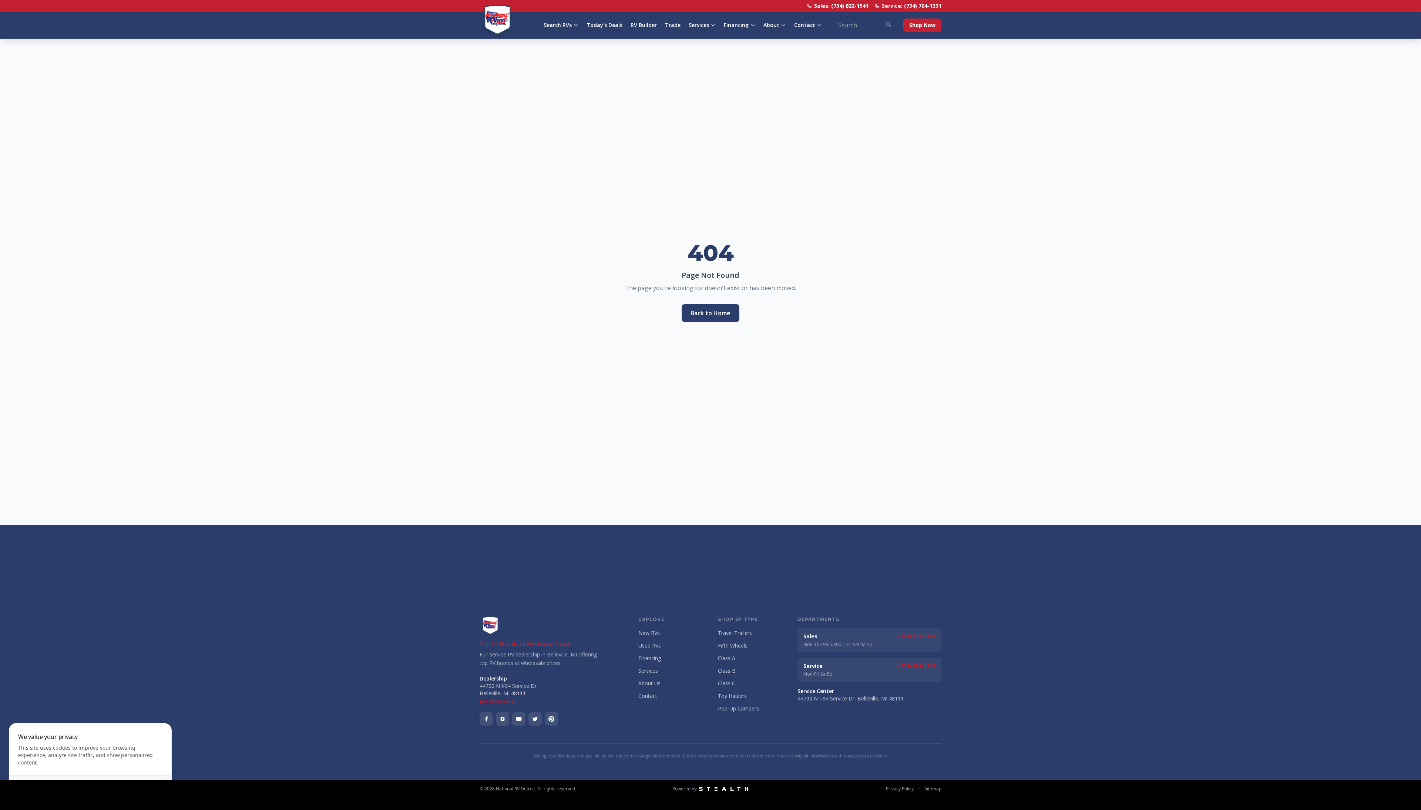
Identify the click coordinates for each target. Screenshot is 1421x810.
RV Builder (644, 24)
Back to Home (710, 313)
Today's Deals (604, 24)
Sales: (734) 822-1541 (841, 5)
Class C (726, 683)
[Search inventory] (888, 24)
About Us (649, 683)
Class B (727, 670)
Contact (804, 24)
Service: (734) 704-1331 (911, 5)
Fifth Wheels (733, 645)
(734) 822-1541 (916, 636)
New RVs (649, 632)
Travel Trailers (735, 632)
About (771, 24)
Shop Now (922, 24)
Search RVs (558, 24)
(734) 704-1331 (916, 665)
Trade (673, 24)
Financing (736, 24)
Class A (726, 658)
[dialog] (90, 762)
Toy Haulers (732, 695)
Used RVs (649, 645)
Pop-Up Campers (738, 708)
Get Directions (495, 702)
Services (699, 24)
